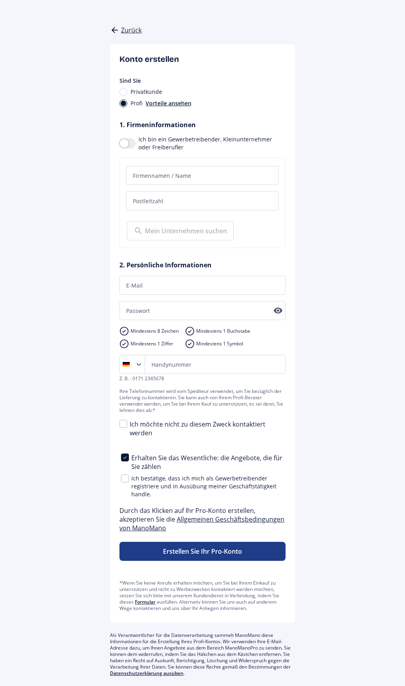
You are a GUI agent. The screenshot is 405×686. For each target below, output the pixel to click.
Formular (145, 601)
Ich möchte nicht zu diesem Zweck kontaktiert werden (197, 428)
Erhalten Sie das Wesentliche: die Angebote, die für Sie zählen (206, 462)
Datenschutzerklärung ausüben (147, 673)
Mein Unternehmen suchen (186, 231)
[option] (127, 364)
